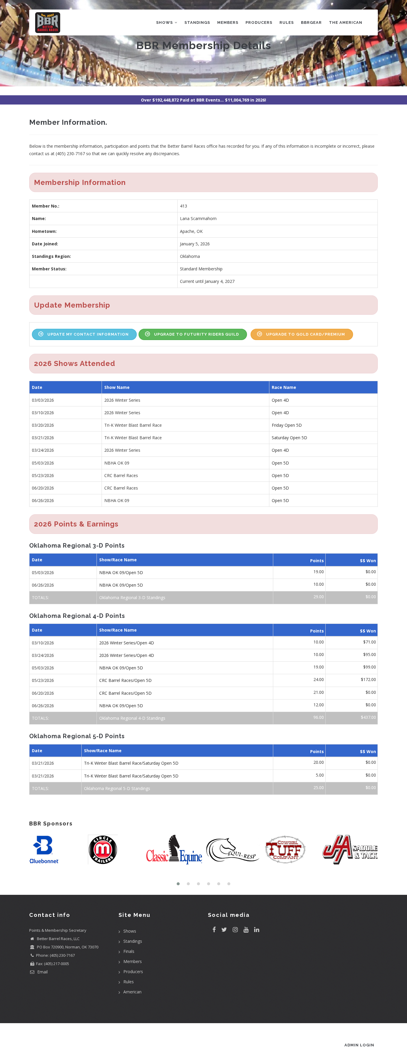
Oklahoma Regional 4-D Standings (132, 718)
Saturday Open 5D (289, 437)
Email (42, 972)
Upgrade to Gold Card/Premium (305, 334)
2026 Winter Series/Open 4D (126, 643)
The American (345, 22)
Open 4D (280, 400)
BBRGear (311, 22)
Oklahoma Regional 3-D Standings (132, 597)
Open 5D (280, 463)
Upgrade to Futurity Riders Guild (196, 334)
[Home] (47, 21)
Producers (259, 22)
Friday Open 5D (287, 425)
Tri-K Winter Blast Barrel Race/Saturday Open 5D (131, 763)
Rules (286, 22)
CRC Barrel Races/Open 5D (125, 680)
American (132, 992)
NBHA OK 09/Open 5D (121, 572)
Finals (128, 951)
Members (227, 22)
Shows (165, 22)
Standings (197, 22)
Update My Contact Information (88, 334)
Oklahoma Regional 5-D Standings (117, 788)
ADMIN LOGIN (359, 1045)
